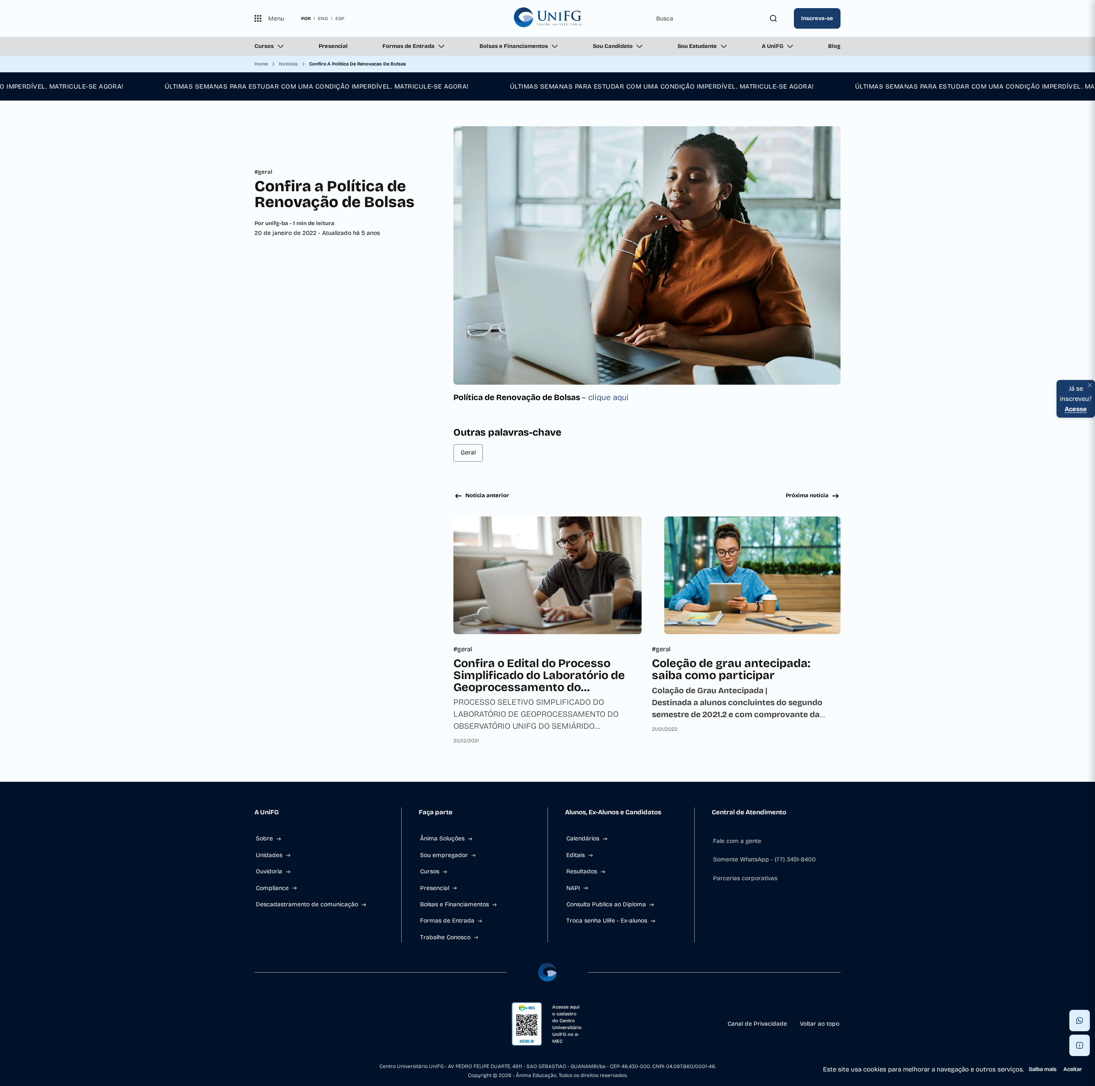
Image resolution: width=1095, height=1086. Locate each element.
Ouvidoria (269, 871)
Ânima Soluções (442, 838)
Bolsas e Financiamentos (513, 46)
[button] (1079, 1020)
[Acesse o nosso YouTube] (340, 1024)
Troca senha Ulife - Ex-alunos (606, 920)
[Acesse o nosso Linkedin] (299, 1024)
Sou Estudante (697, 46)
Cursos (264, 46)
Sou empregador (444, 855)
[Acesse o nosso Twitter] (319, 1024)
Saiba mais (1043, 1069)
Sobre (264, 838)
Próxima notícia (807, 495)
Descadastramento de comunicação (307, 904)
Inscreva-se (817, 18)
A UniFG (772, 46)
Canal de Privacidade (757, 1023)
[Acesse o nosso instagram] (278, 1024)
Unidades (269, 855)
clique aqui (608, 397)
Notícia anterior (487, 495)
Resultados (581, 871)
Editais (575, 855)
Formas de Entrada (408, 46)
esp (339, 18)
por (306, 18)
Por (294, 223)
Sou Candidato (613, 46)
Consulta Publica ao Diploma (606, 904)
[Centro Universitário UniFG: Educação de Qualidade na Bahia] (547, 18)
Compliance (272, 888)
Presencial (333, 46)
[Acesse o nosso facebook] (258, 1024)
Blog (834, 46)
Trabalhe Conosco (445, 937)
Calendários (582, 838)
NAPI (573, 888)
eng (323, 18)
